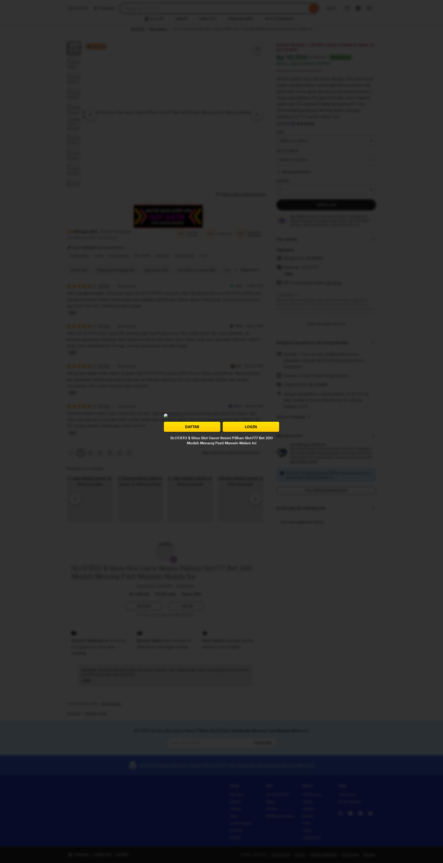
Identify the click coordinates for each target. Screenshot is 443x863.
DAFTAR (192, 426)
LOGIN (251, 426)
